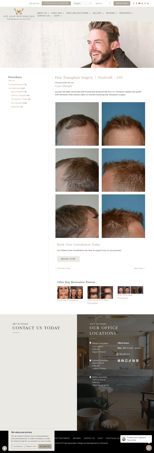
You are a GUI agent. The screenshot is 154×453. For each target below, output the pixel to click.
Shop (100, 438)
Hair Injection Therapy (19, 99)
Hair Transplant (17, 103)
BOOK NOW (68, 259)
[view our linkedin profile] (147, 3)
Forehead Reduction (16, 84)
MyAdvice (104, 443)
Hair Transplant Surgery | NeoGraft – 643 (88, 78)
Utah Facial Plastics (115, 438)
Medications (15, 107)
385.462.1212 (34, 3)
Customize (18, 446)
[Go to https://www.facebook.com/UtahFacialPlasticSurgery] (122, 360)
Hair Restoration (14, 88)
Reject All (31, 446)
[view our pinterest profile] (145, 3)
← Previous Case (62, 268)
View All (11, 81)
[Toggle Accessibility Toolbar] (4, 448)
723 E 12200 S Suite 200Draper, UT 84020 (99, 349)
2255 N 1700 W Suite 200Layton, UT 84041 (99, 366)
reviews (77, 438)
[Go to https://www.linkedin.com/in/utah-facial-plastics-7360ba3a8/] (137, 360)
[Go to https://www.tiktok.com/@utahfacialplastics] (130, 360)
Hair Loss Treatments (59, 438)
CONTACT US (89, 438)
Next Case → (140, 268)
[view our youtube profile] (139, 3)
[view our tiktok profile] (142, 3)
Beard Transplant (17, 92)
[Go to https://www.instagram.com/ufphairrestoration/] (119, 360)
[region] (31, 440)
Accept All (45, 446)
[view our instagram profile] (133, 3)
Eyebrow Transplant (19, 95)
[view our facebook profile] (136, 3)
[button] (56, 3)
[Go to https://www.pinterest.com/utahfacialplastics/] (133, 360)
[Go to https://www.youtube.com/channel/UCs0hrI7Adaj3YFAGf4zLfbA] (126, 360)
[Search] (109, 3)
